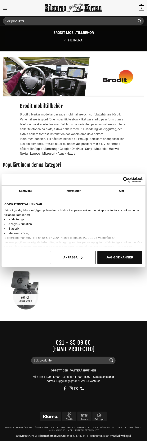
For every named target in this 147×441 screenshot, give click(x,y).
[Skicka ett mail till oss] (76, 389)
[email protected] (73, 349)
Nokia (24, 153)
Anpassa (70, 257)
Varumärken (101, 427)
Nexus (71, 153)
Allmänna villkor (61, 430)
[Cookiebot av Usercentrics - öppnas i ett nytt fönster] (126, 180)
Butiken (117, 427)
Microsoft (48, 153)
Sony (88, 149)
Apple (38, 149)
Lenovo (35, 153)
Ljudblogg (58, 427)
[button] (5, 8)
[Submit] (139, 21)
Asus (61, 153)
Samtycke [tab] (25, 190)
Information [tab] (73, 190)
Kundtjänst (133, 427)
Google (64, 149)
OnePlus (77, 149)
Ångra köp (42, 427)
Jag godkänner (119, 257)
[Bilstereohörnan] (73, 8)
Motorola (100, 149)
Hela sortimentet (79, 427)
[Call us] (82, 389)
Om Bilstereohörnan (18, 427)
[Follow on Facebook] (65, 389)
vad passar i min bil (89, 144)
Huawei (114, 149)
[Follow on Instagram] (71, 389)
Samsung (50, 149)
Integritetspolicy (87, 430)
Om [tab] (121, 190)
